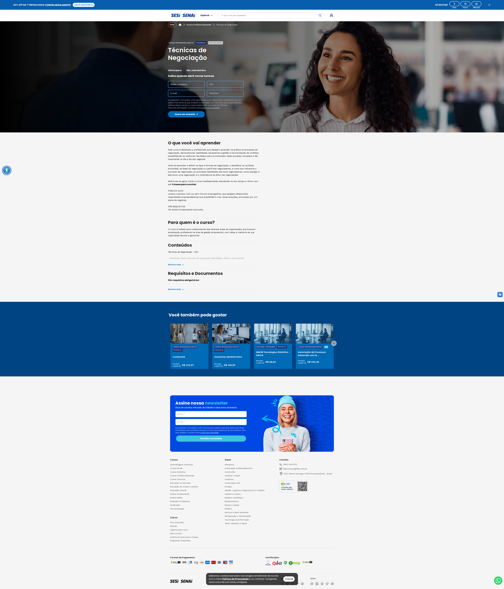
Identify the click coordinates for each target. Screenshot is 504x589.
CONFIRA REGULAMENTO (58, 4)
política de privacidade (210, 108)
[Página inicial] (180, 24)
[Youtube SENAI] (332, 583)
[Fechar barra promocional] (489, 4)
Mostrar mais (174, 264)
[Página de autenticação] (331, 15)
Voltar (172, 25)
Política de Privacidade (235, 578)
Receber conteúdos (211, 438)
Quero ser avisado (185, 114)
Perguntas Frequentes (180, 540)
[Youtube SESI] (302, 583)
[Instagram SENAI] (311, 583)
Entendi (289, 578)
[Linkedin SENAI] (317, 583)
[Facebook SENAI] (322, 583)
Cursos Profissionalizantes (198, 25)
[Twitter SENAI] (327, 583)
